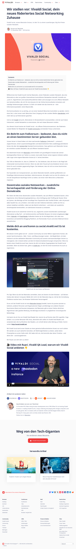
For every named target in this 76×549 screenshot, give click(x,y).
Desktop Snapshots (64, 504)
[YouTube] (60, 492)
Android (4, 504)
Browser (17, 2)
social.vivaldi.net (48, 226)
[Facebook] (65, 492)
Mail (25, 2)
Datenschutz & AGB (64, 535)
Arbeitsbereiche (25, 506)
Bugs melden (24, 525)
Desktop (4, 501)
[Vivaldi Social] (50, 492)
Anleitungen (24, 523)
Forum (4, 525)
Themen (4, 527)
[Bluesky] (52, 492)
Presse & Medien (44, 521)
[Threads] (55, 492)
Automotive (5, 510)
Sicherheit (61, 537)
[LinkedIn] (68, 492)
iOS (3, 506)
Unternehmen (5, 508)
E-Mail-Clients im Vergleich (47, 508)
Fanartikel (4, 532)
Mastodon (27, 153)
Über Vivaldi (62, 521)
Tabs (22, 504)
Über (56, 2)
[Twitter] (57, 492)
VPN (32, 2)
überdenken (61, 113)
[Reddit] (73, 492)
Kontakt (23, 527)
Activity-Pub (23, 146)
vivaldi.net (36, 245)
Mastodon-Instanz (35, 303)
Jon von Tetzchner (18, 28)
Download (4, 512)
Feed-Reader (24, 216)
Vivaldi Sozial (5, 521)
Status (5, 545)
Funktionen (24, 501)
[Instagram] (63, 492)
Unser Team (62, 523)
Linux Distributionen (45, 525)
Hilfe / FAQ (24, 521)
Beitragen (4, 530)
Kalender (14, 216)
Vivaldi (16, 120)
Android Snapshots (64, 506)
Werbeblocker (24, 508)
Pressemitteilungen (45, 523)
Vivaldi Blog (62, 501)
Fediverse (43, 141)
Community (47, 2)
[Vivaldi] (7, 2)
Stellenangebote (63, 525)
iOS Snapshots (63, 508)
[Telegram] (70, 492)
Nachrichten (38, 2)
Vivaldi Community (34, 129)
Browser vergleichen (26, 512)
